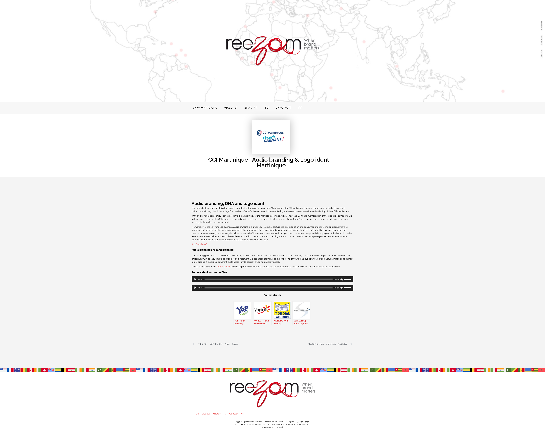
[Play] (195, 279)
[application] (272, 279)
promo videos (224, 266)
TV (267, 108)
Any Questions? (199, 244)
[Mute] (341, 279)
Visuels (206, 413)
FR (300, 108)
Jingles (250, 108)
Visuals (230, 108)
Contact (283, 108)
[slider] (348, 279)
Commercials (205, 108)
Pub (196, 413)
